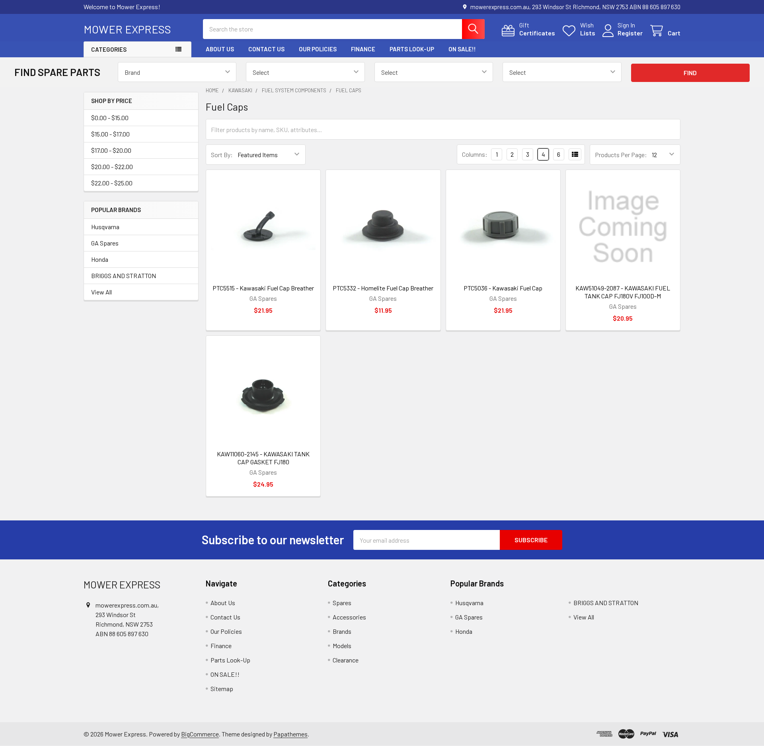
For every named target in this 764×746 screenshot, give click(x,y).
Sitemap (221, 688)
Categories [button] (109, 49)
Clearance (346, 660)
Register (630, 33)
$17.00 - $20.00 (111, 150)
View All (101, 292)
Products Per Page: (621, 154)
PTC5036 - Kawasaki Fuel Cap (503, 288)
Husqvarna (105, 226)
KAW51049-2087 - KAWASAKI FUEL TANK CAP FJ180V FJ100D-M (622, 292)
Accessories (349, 617)
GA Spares (105, 243)
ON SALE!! (462, 49)
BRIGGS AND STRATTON (123, 275)
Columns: (474, 154)
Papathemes (290, 734)
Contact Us (266, 49)
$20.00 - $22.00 (112, 166)
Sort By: (222, 154)
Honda (99, 259)
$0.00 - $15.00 (110, 117)
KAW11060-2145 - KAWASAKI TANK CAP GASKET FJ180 (263, 458)
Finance (363, 49)
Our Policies (318, 49)
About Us (220, 49)
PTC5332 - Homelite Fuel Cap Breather (383, 288)
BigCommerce (200, 734)
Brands (342, 631)
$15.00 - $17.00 (110, 134)
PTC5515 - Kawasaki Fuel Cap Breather (263, 288)
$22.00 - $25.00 (112, 183)
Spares (342, 602)
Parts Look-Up (412, 49)
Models (342, 645)
